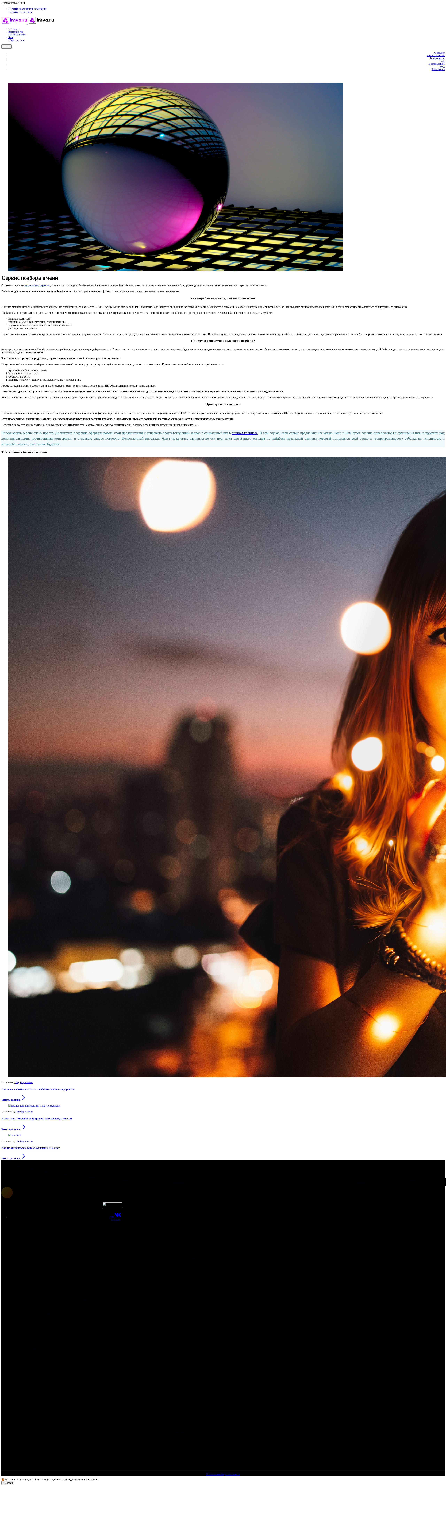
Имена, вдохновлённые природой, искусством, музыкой (36, 1118)
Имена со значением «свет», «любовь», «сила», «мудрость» (38, 1089)
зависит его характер (37, 285)
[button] (4, 75)
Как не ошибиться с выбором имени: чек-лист (30, 1147)
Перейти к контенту (20, 11)
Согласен (8, 1483)
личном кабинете (245, 433)
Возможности (15, 32)
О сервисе (13, 29)
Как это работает (17, 34)
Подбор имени (24, 1082)
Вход (442, 66)
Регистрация (438, 69)
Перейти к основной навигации (27, 8)
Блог (10, 37)
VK (112, 1217)
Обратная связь (16, 40)
